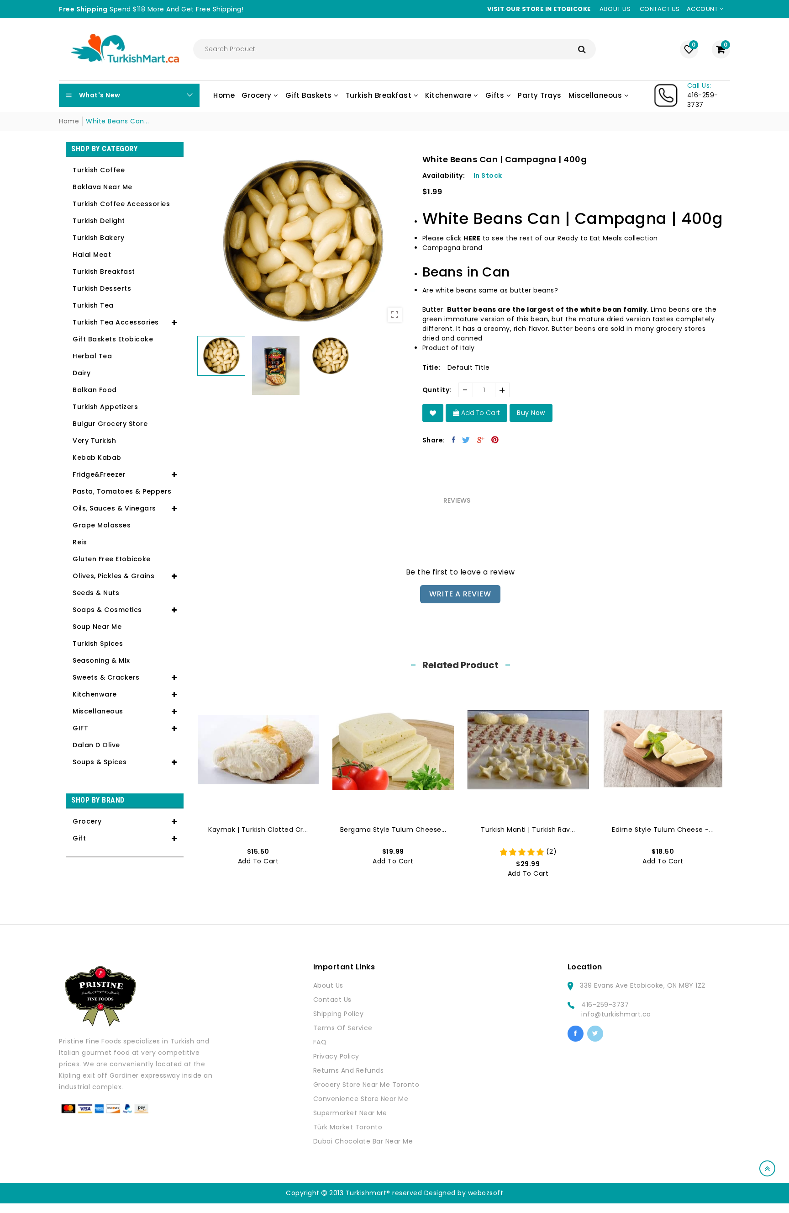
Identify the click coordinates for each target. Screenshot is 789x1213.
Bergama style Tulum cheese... (393, 829)
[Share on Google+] (481, 440)
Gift (79, 838)
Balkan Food (95, 389)
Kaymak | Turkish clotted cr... (258, 829)
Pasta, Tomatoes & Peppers (122, 491)
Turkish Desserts (102, 288)
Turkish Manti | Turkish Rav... (528, 829)
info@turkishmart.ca (616, 1014)
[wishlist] (433, 413)
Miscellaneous (98, 711)
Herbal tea (92, 356)
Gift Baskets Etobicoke (113, 339)
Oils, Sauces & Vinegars (114, 508)
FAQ (320, 1042)
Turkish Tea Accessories (116, 322)
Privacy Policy (336, 1056)
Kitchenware (95, 694)
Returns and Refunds (348, 1070)
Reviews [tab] (456, 500)
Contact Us (332, 999)
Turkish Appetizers (105, 406)
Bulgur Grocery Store (110, 423)
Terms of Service (343, 1027)
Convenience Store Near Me (361, 1098)
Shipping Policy (338, 1013)
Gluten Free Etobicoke (112, 559)
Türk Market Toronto (348, 1127)
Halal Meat (92, 254)
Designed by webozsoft (464, 1192)
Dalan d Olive (96, 745)
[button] (573, 314)
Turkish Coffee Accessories (121, 203)
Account (703, 9)
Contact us (660, 9)
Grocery (87, 821)
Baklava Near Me (102, 187)
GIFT (80, 728)
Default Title (468, 367)
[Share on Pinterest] (495, 440)
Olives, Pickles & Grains (113, 575)
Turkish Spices (98, 643)
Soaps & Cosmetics (107, 609)
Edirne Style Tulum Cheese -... (663, 829)
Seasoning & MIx (101, 660)
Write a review (460, 594)
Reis (80, 542)
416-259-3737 (605, 1004)
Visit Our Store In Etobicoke (539, 9)
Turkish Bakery (98, 237)
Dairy (82, 373)
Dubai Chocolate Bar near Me (363, 1141)
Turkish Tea (93, 305)
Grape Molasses (102, 525)
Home (69, 121)
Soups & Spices (99, 761)
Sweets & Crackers (106, 677)
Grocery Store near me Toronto (366, 1084)
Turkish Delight (99, 220)
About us (615, 9)
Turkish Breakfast (104, 271)
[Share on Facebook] (454, 440)
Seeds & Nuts (96, 592)
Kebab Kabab (97, 457)
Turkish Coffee (99, 170)
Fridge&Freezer (99, 474)
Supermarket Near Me (350, 1112)
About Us (328, 985)
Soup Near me (97, 626)
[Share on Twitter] (466, 440)
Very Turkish (94, 440)
